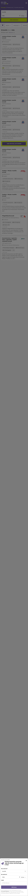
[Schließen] (26, 860)
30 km (22, 877)
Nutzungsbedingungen (5, 891)
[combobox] (12, 871)
